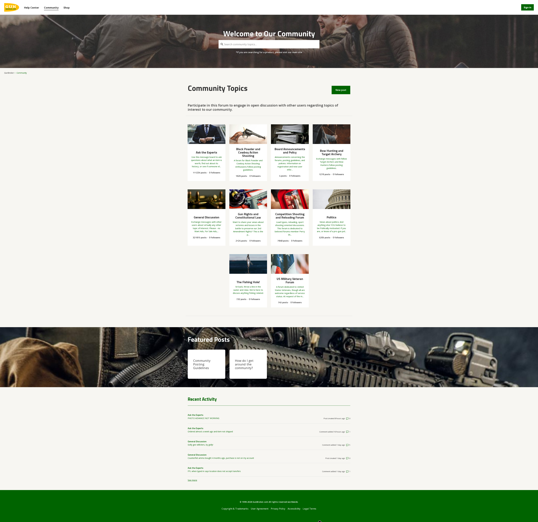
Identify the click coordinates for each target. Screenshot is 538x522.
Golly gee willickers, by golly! (200, 444)
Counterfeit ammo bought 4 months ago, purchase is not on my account (221, 458)
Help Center (31, 7)
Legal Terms (309, 508)
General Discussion (197, 441)
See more (192, 480)
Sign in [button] (527, 7)
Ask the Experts (195, 415)
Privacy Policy (278, 508)
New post (341, 90)
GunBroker (9, 72)
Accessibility (294, 508)
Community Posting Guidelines (201, 364)
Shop (66, 7)
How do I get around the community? (244, 364)
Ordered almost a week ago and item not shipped (210, 431)
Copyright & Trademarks (235, 508)
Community (51, 7)
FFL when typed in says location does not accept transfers (214, 471)
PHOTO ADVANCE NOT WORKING (203, 418)
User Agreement (260, 508)
